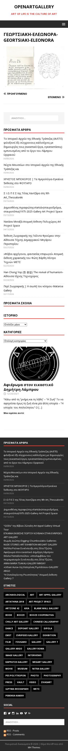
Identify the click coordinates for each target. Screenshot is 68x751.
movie (9, 668)
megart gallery (42, 662)
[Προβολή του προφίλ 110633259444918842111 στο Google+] (29, 713)
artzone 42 (12, 608)
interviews (34, 655)
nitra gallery (41, 668)
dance (9, 628)
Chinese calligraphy (46, 621)
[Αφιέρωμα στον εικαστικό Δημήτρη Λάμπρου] (34, 378)
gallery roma (35, 648)
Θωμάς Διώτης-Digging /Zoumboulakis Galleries (30, 540)
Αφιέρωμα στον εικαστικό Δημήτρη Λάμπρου (28, 387)
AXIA (26, 608)
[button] (63, 24)
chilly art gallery (16, 621)
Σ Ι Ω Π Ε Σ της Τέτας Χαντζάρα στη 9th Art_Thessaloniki (33, 499)
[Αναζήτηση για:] (34, 118)
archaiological (15, 594)
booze (21, 615)
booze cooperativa (42, 615)
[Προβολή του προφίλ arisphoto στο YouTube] (21, 713)
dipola (48, 628)
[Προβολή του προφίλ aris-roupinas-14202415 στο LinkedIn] (17, 713)
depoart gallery (28, 628)
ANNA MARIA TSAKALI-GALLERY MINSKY (25, 563)
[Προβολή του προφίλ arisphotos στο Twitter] (9, 713)
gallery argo (13, 648)
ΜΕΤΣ (36, 688)
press (8, 682)
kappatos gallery (16, 662)
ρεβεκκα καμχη (14, 695)
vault (20, 682)
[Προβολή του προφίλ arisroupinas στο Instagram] (13, 713)
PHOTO (35, 675)
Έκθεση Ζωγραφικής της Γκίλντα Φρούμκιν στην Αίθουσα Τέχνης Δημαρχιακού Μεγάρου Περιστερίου (32, 240)
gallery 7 (52, 642)
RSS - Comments (15, 734)
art (32, 594)
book (8, 615)
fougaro (21, 642)
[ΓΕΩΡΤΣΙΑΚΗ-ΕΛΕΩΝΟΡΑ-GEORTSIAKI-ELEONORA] (34, 86)
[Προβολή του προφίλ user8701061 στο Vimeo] (25, 713)
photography (52, 675)
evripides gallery (27, 635)
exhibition (49, 635)
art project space (40, 601)
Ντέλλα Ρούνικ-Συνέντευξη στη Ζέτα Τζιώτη (28, 548)
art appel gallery (50, 594)
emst (8, 635)
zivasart (46, 682)
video (32, 682)
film (8, 642)
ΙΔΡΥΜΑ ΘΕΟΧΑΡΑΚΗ (16, 688)
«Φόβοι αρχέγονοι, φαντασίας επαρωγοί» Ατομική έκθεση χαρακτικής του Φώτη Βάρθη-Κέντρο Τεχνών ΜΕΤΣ (33, 258)
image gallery (14, 655)
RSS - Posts (12, 730)
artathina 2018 (14, 601)
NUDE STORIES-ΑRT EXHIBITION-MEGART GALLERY (30, 544)
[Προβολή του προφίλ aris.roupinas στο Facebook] (5, 713)
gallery (36, 642)
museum (22, 668)
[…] (40, 407)
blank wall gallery (46, 608)
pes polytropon (15, 675)
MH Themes (34, 747)
